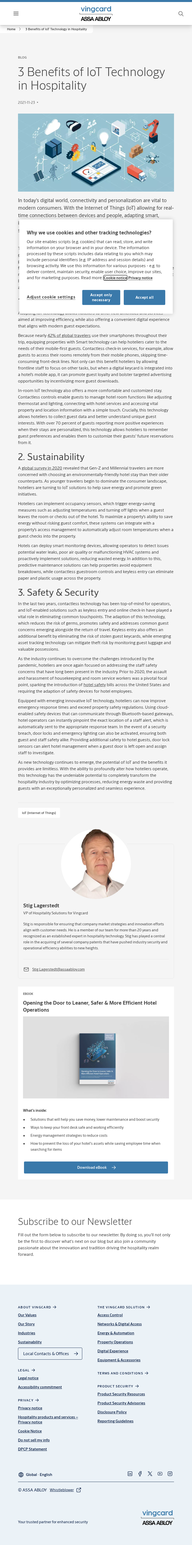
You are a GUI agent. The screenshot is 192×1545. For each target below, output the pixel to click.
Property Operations (115, 1342)
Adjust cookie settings (51, 297)
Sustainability (30, 1342)
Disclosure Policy (112, 1412)
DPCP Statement (32, 1449)
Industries (26, 1333)
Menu (25, 13)
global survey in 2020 (42, 468)
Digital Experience (113, 1351)
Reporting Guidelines (116, 1421)
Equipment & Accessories (119, 1360)
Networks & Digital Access (120, 1324)
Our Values (27, 1315)
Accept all (145, 297)
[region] (96, 266)
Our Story (26, 1324)
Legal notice (28, 1378)
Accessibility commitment (40, 1387)
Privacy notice (30, 1408)
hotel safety (95, 684)
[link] (14, 29)
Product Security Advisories (121, 1403)
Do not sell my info (34, 1440)
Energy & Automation (116, 1333)
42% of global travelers (69, 335)
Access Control (110, 1315)
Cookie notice (115, 277)
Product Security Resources (121, 1394)
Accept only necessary (101, 297)
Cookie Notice (30, 1431)
